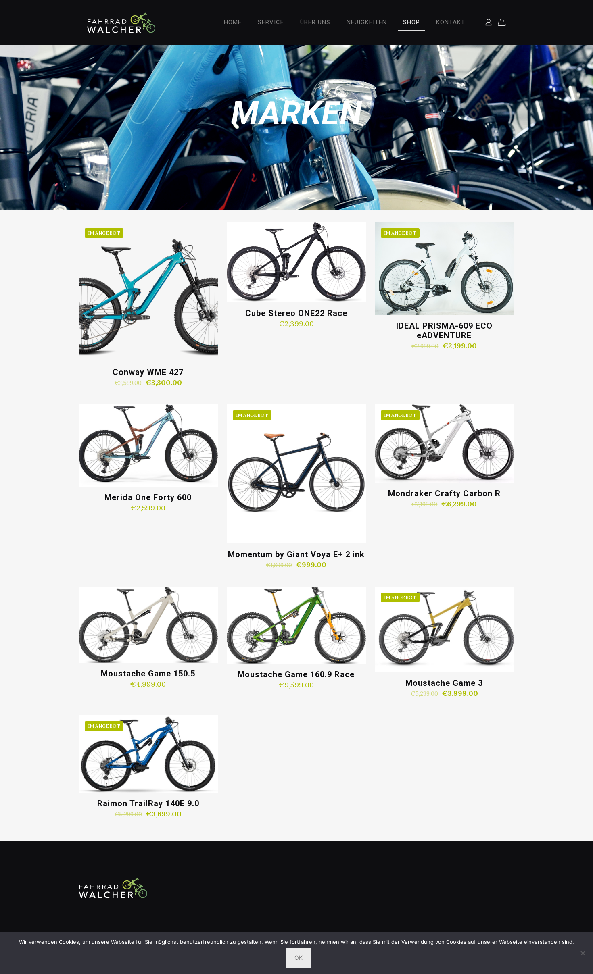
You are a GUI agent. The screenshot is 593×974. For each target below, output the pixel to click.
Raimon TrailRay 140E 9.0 (148, 803)
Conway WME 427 (148, 372)
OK (298, 957)
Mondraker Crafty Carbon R (444, 493)
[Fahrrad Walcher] (121, 22)
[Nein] (583, 953)
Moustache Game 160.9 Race (296, 674)
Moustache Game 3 (444, 683)
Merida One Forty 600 (148, 497)
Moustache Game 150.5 (148, 673)
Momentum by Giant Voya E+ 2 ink (296, 554)
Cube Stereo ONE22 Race (296, 313)
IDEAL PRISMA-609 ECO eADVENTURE (444, 330)
